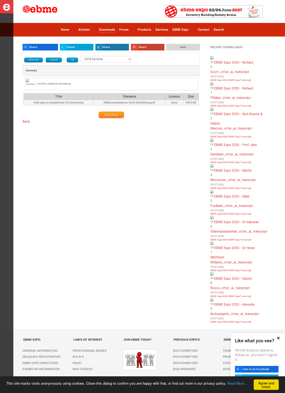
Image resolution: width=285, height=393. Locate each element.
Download (111, 114)
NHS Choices (83, 369)
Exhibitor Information (41, 369)
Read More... (237, 383)
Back (26, 121)
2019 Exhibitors (185, 356)
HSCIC (77, 363)
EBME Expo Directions (40, 363)
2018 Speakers (184, 369)
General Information (40, 350)
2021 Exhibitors (185, 350)
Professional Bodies (90, 350)
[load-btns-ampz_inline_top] (183, 47)
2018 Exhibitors (185, 363)
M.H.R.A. (78, 356)
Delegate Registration (41, 356)
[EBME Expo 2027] (213, 11)
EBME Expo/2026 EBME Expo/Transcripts (230, 80)
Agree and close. (266, 384)
